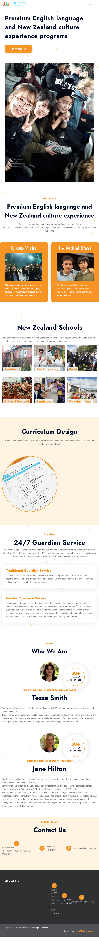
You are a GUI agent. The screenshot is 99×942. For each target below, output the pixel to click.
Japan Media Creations (84, 931)
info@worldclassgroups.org (85, 848)
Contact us (18, 49)
